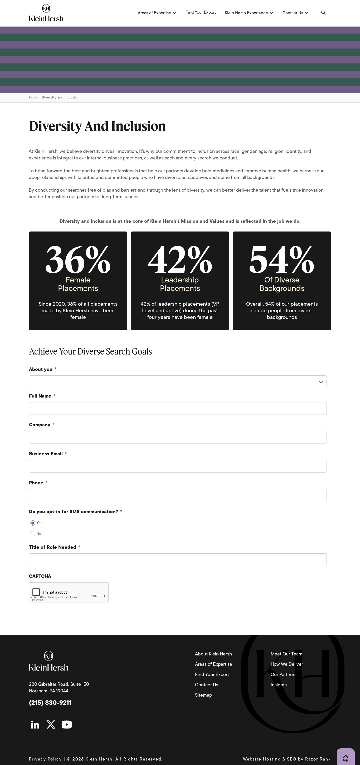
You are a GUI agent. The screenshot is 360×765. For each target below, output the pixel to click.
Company (41, 425)
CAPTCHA (40, 576)
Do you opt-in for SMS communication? (75, 512)
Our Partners (283, 675)
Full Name (42, 396)
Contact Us (206, 685)
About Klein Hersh (213, 654)
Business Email (48, 454)
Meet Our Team (287, 654)
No (39, 534)
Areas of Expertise (213, 664)
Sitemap (203, 695)
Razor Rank (318, 759)
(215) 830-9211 (50, 703)
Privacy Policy (45, 759)
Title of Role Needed (54, 547)
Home (33, 97)
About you (42, 369)
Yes (39, 523)
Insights (279, 685)
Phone (38, 483)
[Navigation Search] (323, 13)
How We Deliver (287, 664)
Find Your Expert (212, 675)
